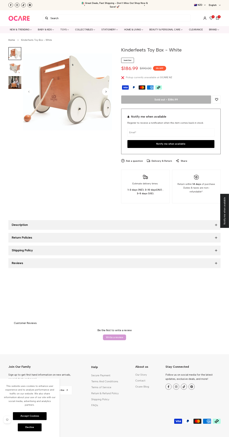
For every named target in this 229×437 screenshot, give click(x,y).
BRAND (213, 29)
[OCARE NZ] (19, 18)
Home (11, 40)
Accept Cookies (29, 416)
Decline (29, 427)
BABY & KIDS (45, 29)
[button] (216, 99)
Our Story (141, 374)
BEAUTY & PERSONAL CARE (164, 29)
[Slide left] (29, 91)
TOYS (63, 29)
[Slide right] (106, 91)
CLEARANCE (196, 29)
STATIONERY (108, 29)
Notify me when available (170, 143)
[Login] (204, 18)
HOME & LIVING (132, 29)
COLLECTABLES (84, 29)
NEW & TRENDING (20, 29)
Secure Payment (100, 375)
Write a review (114, 337)
